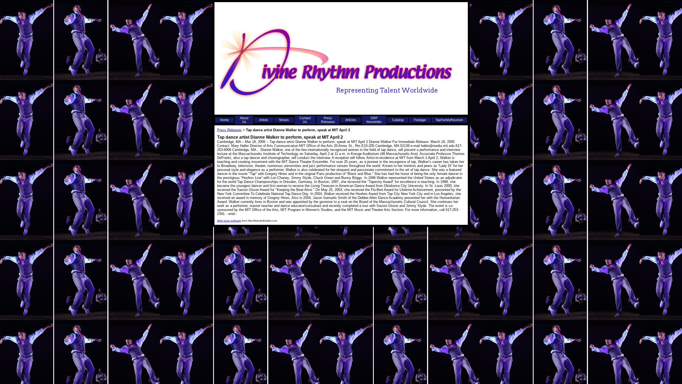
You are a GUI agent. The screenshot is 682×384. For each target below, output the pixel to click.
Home (224, 120)
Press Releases (328, 120)
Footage (420, 120)
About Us (244, 120)
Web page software (229, 220)
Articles (350, 120)
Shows (284, 120)
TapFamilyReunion (449, 120)
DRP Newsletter (374, 120)
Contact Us (305, 120)
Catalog (398, 120)
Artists (263, 120)
